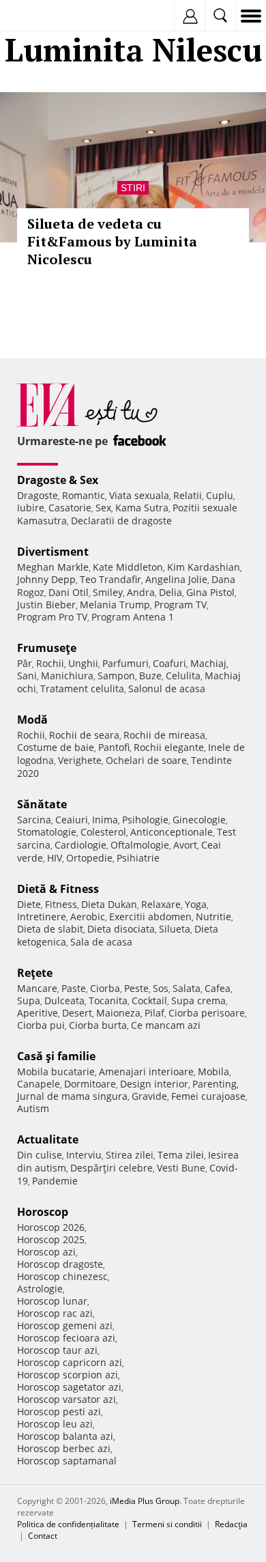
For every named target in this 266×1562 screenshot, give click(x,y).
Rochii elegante (169, 747)
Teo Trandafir (110, 579)
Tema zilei (181, 1154)
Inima (105, 819)
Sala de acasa (101, 941)
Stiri (133, 187)
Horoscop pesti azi (59, 1411)
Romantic (83, 495)
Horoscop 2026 (51, 1227)
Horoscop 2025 (51, 1239)
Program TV (180, 604)
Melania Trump (115, 604)
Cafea (218, 988)
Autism (33, 1108)
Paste (73, 988)
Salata (187, 988)
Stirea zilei (129, 1154)
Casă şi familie (56, 1056)
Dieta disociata (121, 928)
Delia (170, 592)
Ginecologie (199, 819)
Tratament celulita (82, 688)
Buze (150, 675)
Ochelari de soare (146, 760)
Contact (42, 1536)
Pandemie (55, 1180)
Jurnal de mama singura (72, 1096)
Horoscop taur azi (57, 1350)
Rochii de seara (84, 734)
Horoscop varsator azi (66, 1399)
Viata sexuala (139, 495)
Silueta (174, 928)
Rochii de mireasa (164, 734)
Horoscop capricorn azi (69, 1362)
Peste (136, 988)
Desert (77, 1012)
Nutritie (213, 916)
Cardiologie (80, 844)
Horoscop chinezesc (62, 1276)
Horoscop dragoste (60, 1264)
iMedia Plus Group (144, 1501)
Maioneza (118, 1012)
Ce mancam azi (166, 1025)
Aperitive (37, 1012)
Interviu (84, 1154)
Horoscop (42, 1211)
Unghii (83, 663)
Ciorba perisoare (206, 1012)
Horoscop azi (46, 1251)
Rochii (50, 663)
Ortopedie (89, 857)
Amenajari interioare (146, 1071)
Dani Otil (68, 592)
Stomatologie (46, 831)
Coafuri (169, 663)
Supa (28, 1000)
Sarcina (34, 819)
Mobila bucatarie (56, 1071)
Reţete (35, 972)
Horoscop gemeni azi (65, 1325)
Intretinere (41, 916)
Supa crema (198, 1000)
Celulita (183, 675)
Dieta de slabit (50, 928)
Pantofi (114, 747)
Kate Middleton (128, 566)
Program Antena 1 (132, 616)
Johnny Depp (46, 579)
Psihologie (145, 819)
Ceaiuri (71, 819)
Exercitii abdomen (150, 916)
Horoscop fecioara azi (66, 1337)
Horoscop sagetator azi (69, 1386)
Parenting (214, 1083)
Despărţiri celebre (111, 1167)
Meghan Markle (53, 566)
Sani (27, 675)
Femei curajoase (208, 1096)
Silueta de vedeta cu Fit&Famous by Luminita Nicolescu (112, 241)
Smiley (108, 592)
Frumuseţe (46, 647)
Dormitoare (90, 1083)
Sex (103, 507)
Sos (160, 988)
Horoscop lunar (52, 1300)
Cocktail (149, 1000)
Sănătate (42, 804)
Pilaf (154, 1012)
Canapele (38, 1083)
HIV (54, 857)
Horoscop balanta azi (65, 1436)
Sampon (116, 675)
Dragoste (37, 495)
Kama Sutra (141, 507)
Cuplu (219, 495)
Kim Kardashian (203, 566)
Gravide (149, 1096)
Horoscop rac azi (55, 1313)
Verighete (80, 760)
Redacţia (231, 1524)
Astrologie (40, 1288)
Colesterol (103, 831)
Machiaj (208, 663)
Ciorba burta (98, 1025)
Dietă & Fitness (58, 888)
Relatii (187, 495)
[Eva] (42, 16)
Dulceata (64, 1000)
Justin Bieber (46, 604)
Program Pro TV (52, 616)
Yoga (196, 904)
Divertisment (53, 551)
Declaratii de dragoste (121, 520)
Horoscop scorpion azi (67, 1374)
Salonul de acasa (166, 688)
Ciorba (105, 988)
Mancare (37, 988)
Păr (24, 663)
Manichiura (67, 675)
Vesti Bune (181, 1167)
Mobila (213, 1071)
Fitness (61, 904)
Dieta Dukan (109, 904)
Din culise (39, 1154)
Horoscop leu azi (55, 1423)
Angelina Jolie (176, 579)
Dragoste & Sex (57, 479)
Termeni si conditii (167, 1524)
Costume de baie (55, 747)
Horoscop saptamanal (67, 1460)
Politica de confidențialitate (68, 1524)
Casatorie (69, 507)
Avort (185, 844)
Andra (141, 592)
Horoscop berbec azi (63, 1448)
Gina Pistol (210, 592)
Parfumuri (125, 663)
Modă (32, 719)
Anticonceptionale (171, 831)
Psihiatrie (138, 857)
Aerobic (87, 916)
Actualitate (47, 1139)
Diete (29, 904)
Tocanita (108, 1000)
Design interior (154, 1083)
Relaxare (161, 904)
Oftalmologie (139, 844)
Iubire (30, 507)
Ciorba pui (41, 1025)
